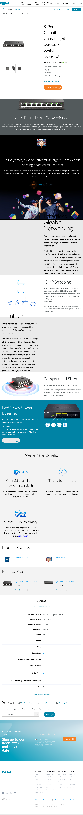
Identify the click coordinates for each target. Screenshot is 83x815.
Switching (17, 9)
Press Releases (74, 779)
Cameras (38, 779)
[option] (13, 44)
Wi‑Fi (37, 774)
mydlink (37, 790)
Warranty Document (46, 703)
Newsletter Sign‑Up (69, 799)
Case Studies (62, 774)
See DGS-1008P (9, 440)
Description (56, 9)
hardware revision (53, 709)
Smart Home (39, 782)
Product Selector (63, 787)
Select (47, 714)
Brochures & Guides (62, 781)
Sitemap (57, 799)
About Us (72, 776)
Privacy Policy (39, 745)
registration (23, 536)
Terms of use (47, 799)
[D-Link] (6, 3)
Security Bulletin (74, 790)
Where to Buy (39, 792)
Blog (59, 776)
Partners (72, 784)
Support (76, 9)
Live (66, 62)
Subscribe (68, 739)
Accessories (39, 787)
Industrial (49, 784)
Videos (60, 784)
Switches (38, 784)
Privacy (37, 799)
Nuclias (48, 779)
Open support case (64, 703)
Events (71, 782)
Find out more (18, 590)
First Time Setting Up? (27, 703)
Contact (71, 787)
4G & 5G (38, 776)
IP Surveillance (51, 782)
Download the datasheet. (51, 81)
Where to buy (52, 87)
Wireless (49, 776)
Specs (67, 9)
